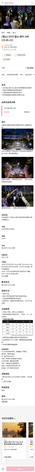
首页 (3, 32)
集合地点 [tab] (29, 74)
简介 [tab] (21, 74)
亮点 (3, 74)
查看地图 (4, 401)
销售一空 (20, 469)
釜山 (14, 32)
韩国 (8, 32)
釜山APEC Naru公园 (10, 49)
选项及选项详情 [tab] (12, 74)
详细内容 (26, 112)
